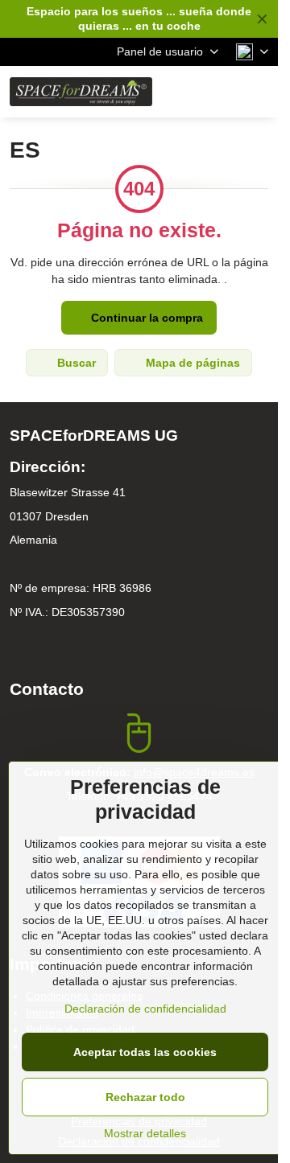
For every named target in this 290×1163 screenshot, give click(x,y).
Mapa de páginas (191, 362)
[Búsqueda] (181, 92)
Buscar (75, 362)
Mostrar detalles (145, 1133)
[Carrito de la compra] (220, 92)
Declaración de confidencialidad (145, 1008)
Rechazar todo (145, 1097)
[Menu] (258, 92)
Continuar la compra (145, 317)
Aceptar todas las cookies (145, 1052)
